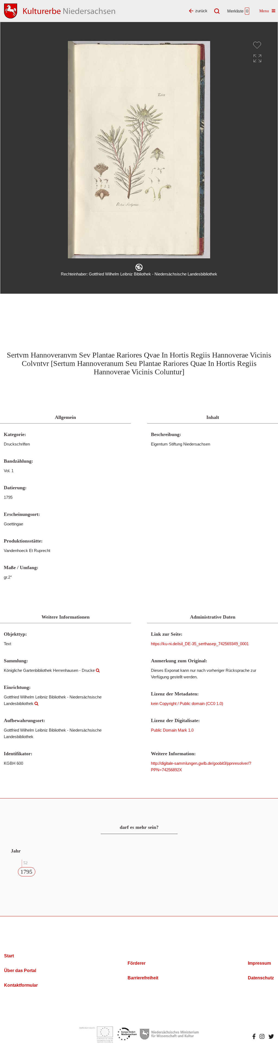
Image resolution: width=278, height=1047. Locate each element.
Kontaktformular (21, 985)
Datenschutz (261, 978)
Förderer (137, 963)
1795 (26, 871)
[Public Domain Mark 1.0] (139, 267)
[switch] (257, 45)
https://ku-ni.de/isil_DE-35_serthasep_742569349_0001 (200, 643)
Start (9, 956)
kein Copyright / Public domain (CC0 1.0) (187, 703)
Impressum (259, 963)
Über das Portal (20, 970)
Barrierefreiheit (143, 978)
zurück (201, 10)
